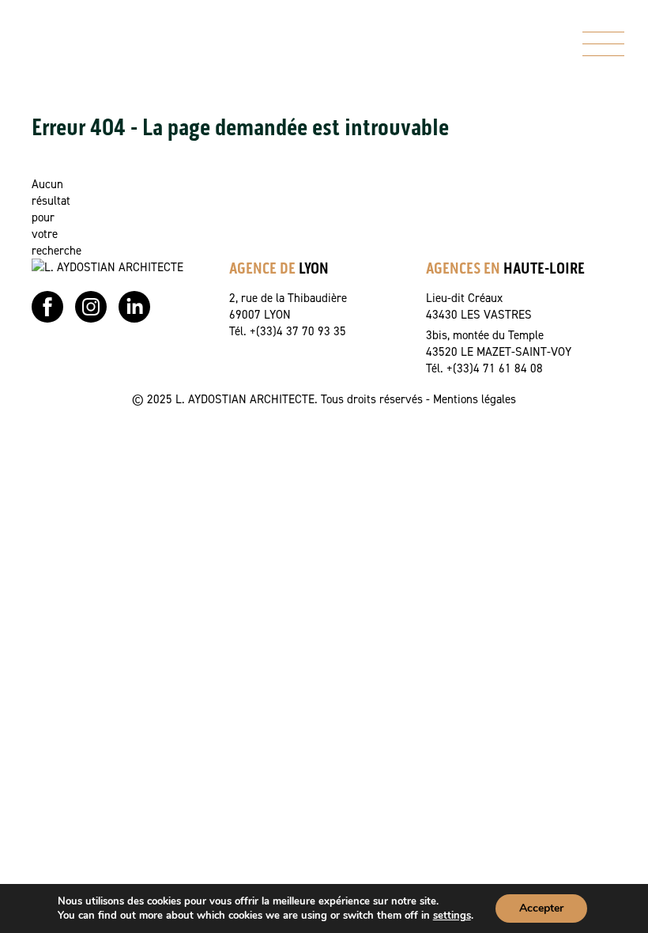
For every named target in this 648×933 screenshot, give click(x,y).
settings (452, 915)
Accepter (541, 908)
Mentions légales (474, 398)
